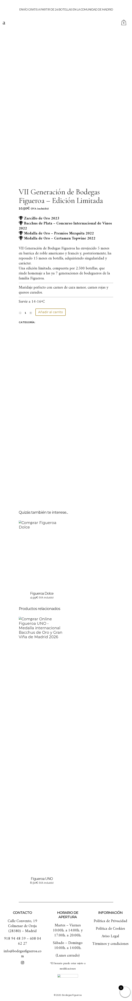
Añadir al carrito (50, 312)
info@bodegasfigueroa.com (22, 954)
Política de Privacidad (110, 921)
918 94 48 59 (15, 938)
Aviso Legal (110, 936)
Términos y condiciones (110, 944)
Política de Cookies (110, 928)
